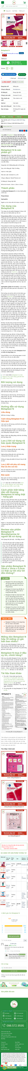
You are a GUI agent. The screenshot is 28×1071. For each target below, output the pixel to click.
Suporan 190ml (8, 877)
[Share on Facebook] (20, 131)
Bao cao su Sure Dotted (8, 886)
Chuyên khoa (4, 1047)
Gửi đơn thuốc (4, 1044)
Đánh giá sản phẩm (14, 936)
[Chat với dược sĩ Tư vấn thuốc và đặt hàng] (8, 64)
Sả (2, 135)
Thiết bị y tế (21, 11)
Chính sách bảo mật (5, 1031)
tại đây (5, 690)
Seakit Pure (7, 895)
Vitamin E (14, 272)
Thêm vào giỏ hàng (10, 74)
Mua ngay (23, 74)
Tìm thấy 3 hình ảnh (8, 749)
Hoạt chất (17, 1049)
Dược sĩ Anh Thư (7, 126)
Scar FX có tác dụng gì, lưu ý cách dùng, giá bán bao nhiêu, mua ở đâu (13, 484)
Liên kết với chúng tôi (7, 1010)
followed (19, 1015)
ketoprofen (10, 296)
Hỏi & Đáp (11, 116)
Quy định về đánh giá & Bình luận (8, 1036)
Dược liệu (17, 1045)
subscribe (19, 1013)
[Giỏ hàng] (24, 2)
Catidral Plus (8, 870)
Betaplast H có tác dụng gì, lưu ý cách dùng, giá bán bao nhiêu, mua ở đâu (13, 376)
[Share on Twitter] (22, 131)
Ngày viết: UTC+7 (12, 123)
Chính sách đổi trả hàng (6, 1033)
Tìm (25, 940)
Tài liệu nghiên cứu (19, 1044)
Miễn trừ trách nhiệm (6, 1035)
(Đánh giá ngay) (22, 78)
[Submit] (3, 6)
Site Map (3, 1038)
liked (7, 1013)
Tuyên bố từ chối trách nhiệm (10, 848)
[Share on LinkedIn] (26, 131)
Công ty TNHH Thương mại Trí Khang (23, 905)
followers (8, 1015)
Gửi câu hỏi (14, 971)
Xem (22, 53)
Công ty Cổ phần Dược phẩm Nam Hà (24, 895)
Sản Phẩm (14, 11)
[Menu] (2, 2)
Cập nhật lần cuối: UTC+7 (13, 120)
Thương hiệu (18, 1047)
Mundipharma (16, 89)
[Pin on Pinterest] (24, 131)
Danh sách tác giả (5, 1049)
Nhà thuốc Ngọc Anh (7, 144)
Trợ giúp (3, 1045)
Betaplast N (10, 135)
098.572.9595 (15, 1026)
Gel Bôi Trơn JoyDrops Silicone (8, 904)
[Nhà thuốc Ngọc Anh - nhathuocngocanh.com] (14, 2)
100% (24, 925)
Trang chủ (8, 11)
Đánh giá (20, 116)
